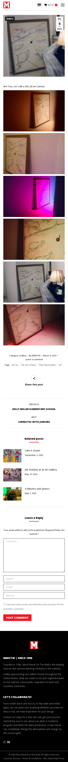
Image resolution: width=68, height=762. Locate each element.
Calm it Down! (32, 450)
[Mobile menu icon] (63, 5)
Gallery (9, 19)
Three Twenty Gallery (47, 365)
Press (61, 758)
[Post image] (12, 455)
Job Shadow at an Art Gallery (41, 469)
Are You (15, 365)
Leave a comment (34, 359)
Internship (53, 758)
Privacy (16, 758)
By (34, 355)
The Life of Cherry (28, 365)
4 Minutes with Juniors (37, 488)
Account (8, 758)
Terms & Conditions (31, 758)
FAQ (45, 758)
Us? (60, 365)
